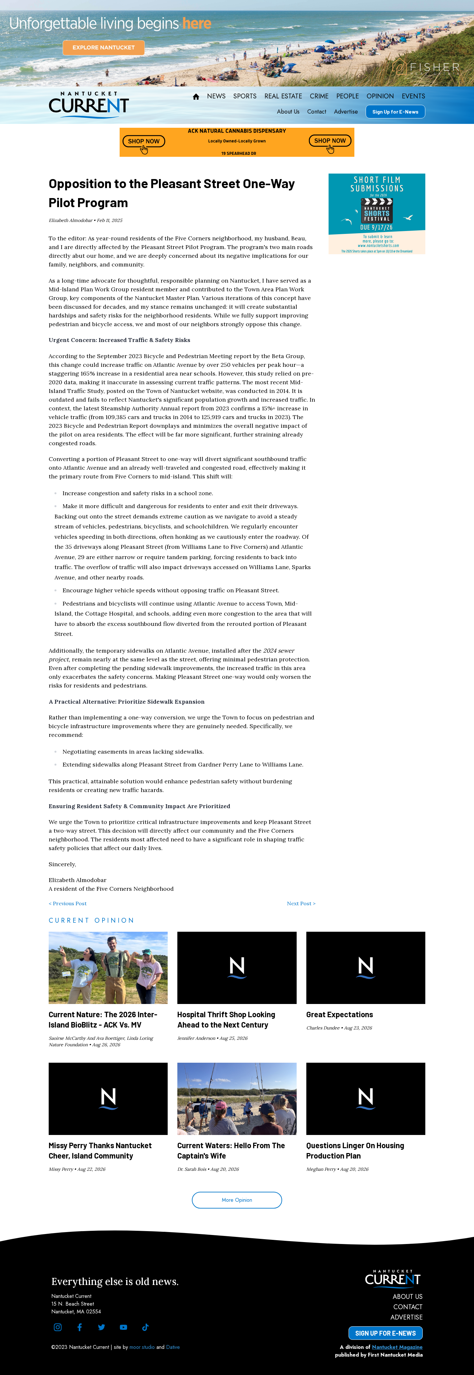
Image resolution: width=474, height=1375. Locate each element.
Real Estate (283, 96)
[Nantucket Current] (386, 1279)
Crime (319, 96)
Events (413, 96)
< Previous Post (68, 903)
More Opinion (237, 1200)
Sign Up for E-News (395, 111)
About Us (288, 111)
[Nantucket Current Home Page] (89, 105)
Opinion (380, 96)
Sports (245, 96)
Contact (316, 111)
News (216, 96)
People (347, 96)
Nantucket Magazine (397, 1347)
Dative (173, 1347)
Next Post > (301, 903)
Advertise (346, 111)
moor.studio (143, 1347)
